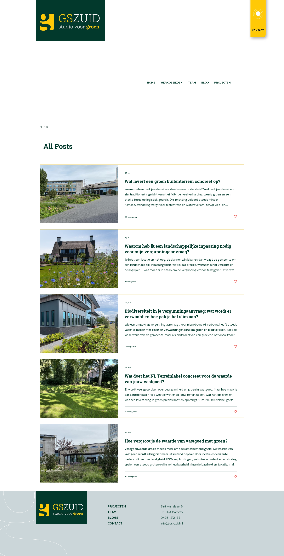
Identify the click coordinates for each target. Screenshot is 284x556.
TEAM (112, 511)
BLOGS (113, 517)
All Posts (44, 127)
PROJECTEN (117, 506)
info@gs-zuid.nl (172, 523)
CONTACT (115, 523)
